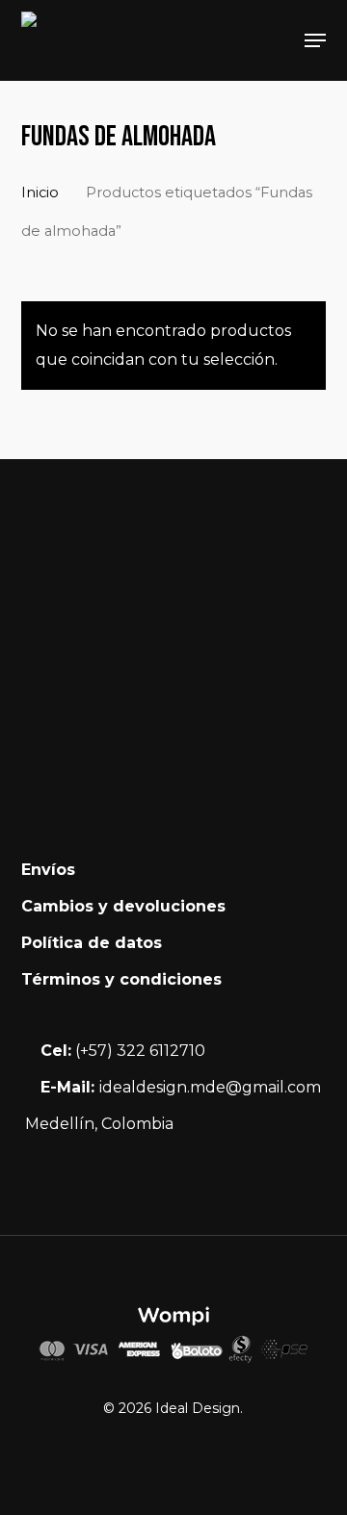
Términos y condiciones (121, 979)
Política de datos (91, 943)
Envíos (48, 869)
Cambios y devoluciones (123, 906)
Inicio (40, 192)
